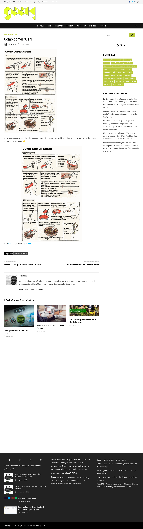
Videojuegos (59, 484)
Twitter (111, 81)
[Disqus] (51, 367)
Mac (87, 469)
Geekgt (19, 526)
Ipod (69, 469)
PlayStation (127, 75)
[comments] (30, 460)
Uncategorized (120, 81)
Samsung (119, 78)
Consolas (114, 63)
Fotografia (53, 466)
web (74, 484)
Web (57, 2)
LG (124, 72)
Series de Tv (53, 481)
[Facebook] (130, 1)
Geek (52, 2)
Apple (110, 60)
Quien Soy (37, 2)
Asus (121, 60)
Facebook (113, 66)
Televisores (81, 481)
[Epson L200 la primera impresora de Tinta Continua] (8, 486)
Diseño (80, 463)
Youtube (120, 84)
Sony (105, 81)
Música (59, 473)
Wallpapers (69, 483)
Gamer (60, 466)
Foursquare (121, 66)
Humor (129, 69)
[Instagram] (135, 1)
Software (68, 481)
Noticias (40, 26)
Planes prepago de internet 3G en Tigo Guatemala (22, 466)
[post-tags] (41, 460)
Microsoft (53, 473)
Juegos (119, 72)
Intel (113, 72)
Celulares (45, 2)
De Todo (129, 63)
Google (134, 66)
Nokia (113, 75)
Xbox (114, 84)
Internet (69, 26)
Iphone (64, 469)
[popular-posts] (9, 460)
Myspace (106, 75)
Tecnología (81, 26)
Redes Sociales (76, 478)
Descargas (122, 63)
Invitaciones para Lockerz (27, 498)
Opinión (103, 26)
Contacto (28, 2)
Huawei (116, 69)
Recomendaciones (10, 35)
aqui (10, 243)
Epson (106, 66)
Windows (133, 81)
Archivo (20, 2)
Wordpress (107, 84)
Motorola (129, 72)
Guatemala (76, 466)
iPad (60, 469)
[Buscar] (132, 35)
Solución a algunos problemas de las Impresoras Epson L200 (28, 475)
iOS (57, 469)
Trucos (86, 481)
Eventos (92, 26)
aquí (29, 243)
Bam (43, 526)
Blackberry (128, 60)
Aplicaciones (61, 459)
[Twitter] (132, 1)
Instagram (107, 72)
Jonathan (13, 44)
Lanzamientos (80, 469)
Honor (106, 69)
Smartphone (61, 481)
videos (65, 483)
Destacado (73, 462)
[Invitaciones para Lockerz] (10, 498)
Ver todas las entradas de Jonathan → (32, 290)
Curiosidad (55, 462)
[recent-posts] (20, 460)
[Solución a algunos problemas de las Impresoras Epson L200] (8, 474)
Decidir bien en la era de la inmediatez (111, 460)
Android (53, 459)
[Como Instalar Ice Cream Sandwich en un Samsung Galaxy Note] (10, 507)
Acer (105, 60)
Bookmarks (77, 459)
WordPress (36, 526)
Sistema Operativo (130, 78)
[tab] (9, 460)
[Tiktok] (138, 1)
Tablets (76, 481)
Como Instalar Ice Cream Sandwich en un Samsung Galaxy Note (31, 508)
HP (111, 69)
